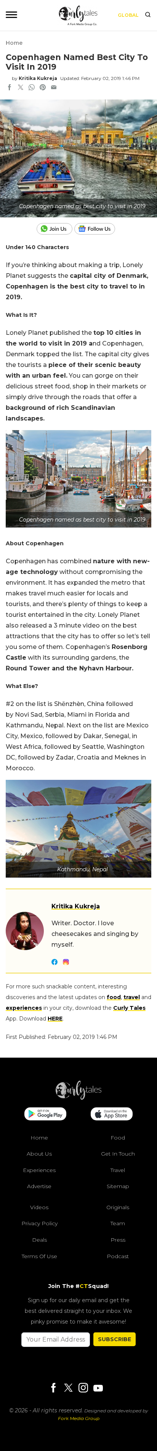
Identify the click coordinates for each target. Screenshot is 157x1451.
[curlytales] (78, 1097)
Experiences (39, 1170)
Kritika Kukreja (38, 78)
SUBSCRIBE (114, 1339)
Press (118, 1239)
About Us (39, 1153)
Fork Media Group (78, 1418)
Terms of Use (39, 1256)
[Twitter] (68, 1388)
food (114, 997)
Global (128, 15)
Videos (39, 1207)
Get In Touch (118, 1153)
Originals (117, 1207)
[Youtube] (98, 1388)
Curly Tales (129, 1007)
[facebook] (9, 88)
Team (118, 1223)
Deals (39, 1239)
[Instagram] (83, 1388)
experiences (24, 1007)
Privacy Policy (39, 1223)
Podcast (118, 1256)
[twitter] (21, 88)
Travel (118, 1170)
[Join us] (55, 229)
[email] (54, 88)
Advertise (39, 1186)
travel (131, 997)
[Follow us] (97, 229)
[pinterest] (43, 88)
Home (14, 42)
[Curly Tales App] (45, 1114)
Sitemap (118, 1186)
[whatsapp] (32, 88)
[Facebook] (53, 1388)
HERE (55, 1018)
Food (118, 1137)
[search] (148, 15)
